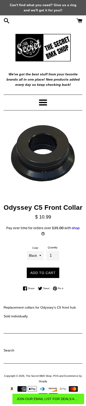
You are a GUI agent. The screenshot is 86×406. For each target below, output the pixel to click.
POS (56, 375)
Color (35, 247)
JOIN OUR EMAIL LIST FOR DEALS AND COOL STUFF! (48, 399)
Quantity (53, 247)
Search (9, 350)
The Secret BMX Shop (39, 375)
